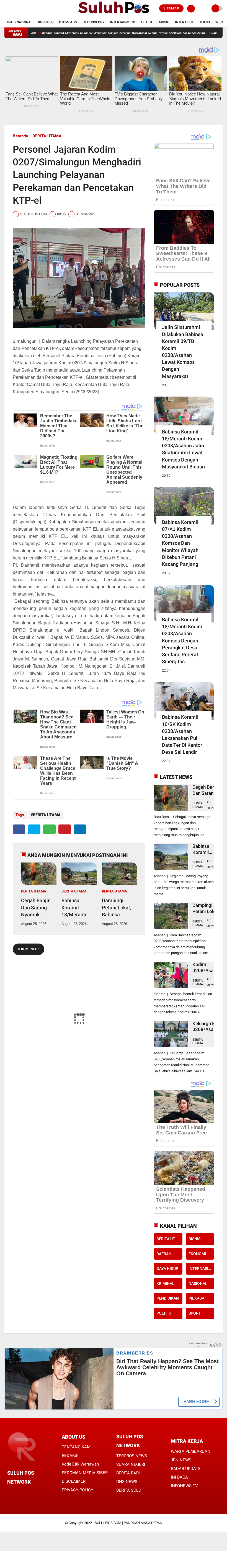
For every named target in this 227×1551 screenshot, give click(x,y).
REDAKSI (70, 1455)
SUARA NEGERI (130, 1464)
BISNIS (194, 1239)
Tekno (204, 22)
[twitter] (13, 9)
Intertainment (123, 22)
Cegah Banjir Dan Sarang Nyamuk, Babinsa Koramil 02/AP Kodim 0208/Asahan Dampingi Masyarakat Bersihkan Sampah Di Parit (37, 907)
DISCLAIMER (74, 1481)
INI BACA (179, 1477)
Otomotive (68, 22)
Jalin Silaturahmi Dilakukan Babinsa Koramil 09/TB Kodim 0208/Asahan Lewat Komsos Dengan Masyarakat (182, 351)
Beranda (20, 135)
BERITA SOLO (128, 1490)
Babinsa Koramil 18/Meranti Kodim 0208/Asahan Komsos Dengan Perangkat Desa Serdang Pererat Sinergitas (182, 640)
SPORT (195, 1313)
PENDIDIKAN (167, 1298)
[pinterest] (64, 829)
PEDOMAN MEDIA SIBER (85, 1472)
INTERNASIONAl (201, 1268)
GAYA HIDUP (167, 1268)
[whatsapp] (49, 829)
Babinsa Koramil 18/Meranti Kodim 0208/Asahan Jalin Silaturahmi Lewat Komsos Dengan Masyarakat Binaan (183, 449)
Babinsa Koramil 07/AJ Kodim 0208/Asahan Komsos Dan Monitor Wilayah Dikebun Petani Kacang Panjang (180, 543)
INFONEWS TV (184, 1485)
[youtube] (28, 9)
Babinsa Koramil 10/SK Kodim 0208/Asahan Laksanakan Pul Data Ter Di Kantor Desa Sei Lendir (182, 734)
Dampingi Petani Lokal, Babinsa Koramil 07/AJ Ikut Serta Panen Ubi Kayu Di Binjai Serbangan (119, 907)
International (19, 22)
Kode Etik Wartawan (80, 1464)
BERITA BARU (128, 1473)
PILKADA (196, 1298)
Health (147, 22)
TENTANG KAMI (77, 1446)
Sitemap (171, 8)
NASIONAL (198, 1283)
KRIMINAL (165, 1283)
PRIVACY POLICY (77, 1489)
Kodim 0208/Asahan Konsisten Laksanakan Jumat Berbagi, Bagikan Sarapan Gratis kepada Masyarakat (206, 968)
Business (45, 22)
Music (164, 22)
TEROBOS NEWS (131, 1455)
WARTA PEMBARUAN (190, 1451)
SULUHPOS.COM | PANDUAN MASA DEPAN (128, 1523)
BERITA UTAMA (46, 135)
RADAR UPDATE (186, 1468)
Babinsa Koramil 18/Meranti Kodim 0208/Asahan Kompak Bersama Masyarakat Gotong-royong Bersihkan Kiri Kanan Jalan (92, 32)
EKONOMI (197, 1254)
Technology (93, 22)
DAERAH (163, 1254)
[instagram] (21, 9)
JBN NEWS (181, 1459)
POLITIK (163, 1313)
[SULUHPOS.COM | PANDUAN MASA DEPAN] (113, 14)
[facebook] (6, 9)
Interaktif (184, 22)
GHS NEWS (126, 1481)
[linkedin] (80, 829)
